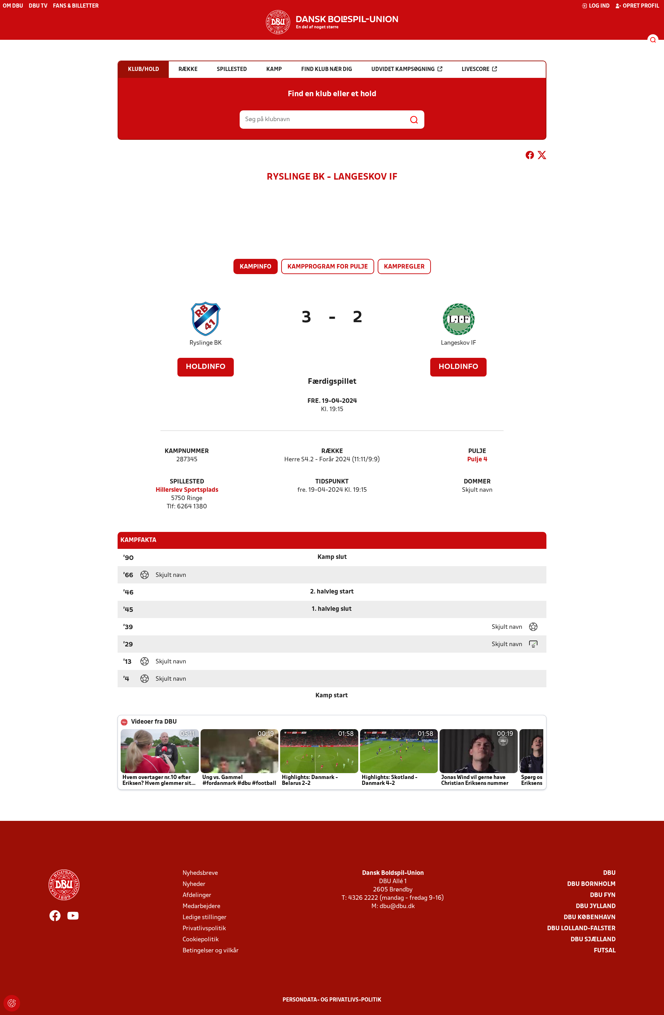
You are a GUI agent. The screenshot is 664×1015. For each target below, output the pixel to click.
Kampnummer (187, 451)
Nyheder (194, 884)
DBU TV (38, 6)
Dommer (477, 482)
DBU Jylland (596, 906)
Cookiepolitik (201, 940)
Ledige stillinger (205, 918)
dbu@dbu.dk (397, 906)
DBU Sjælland (593, 940)
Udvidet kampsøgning (403, 69)
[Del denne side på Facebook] (530, 156)
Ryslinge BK (206, 343)
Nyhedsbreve (200, 873)
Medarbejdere (201, 906)
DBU (609, 873)
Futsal (605, 951)
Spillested (187, 482)
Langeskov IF (458, 343)
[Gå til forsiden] (332, 22)
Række (332, 451)
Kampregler (404, 267)
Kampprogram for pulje (327, 267)
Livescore (475, 69)
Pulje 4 (477, 460)
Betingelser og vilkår (211, 951)
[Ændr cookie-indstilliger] (11, 1003)
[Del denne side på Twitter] (541, 156)
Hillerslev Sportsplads (187, 490)
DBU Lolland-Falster (581, 929)
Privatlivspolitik (204, 929)
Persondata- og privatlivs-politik (332, 1000)
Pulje (477, 451)
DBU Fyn (603, 895)
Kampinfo (255, 267)
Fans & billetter (76, 6)
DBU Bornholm (591, 884)
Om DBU (13, 6)
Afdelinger (197, 895)
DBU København (590, 918)
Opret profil (641, 6)
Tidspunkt (332, 482)
